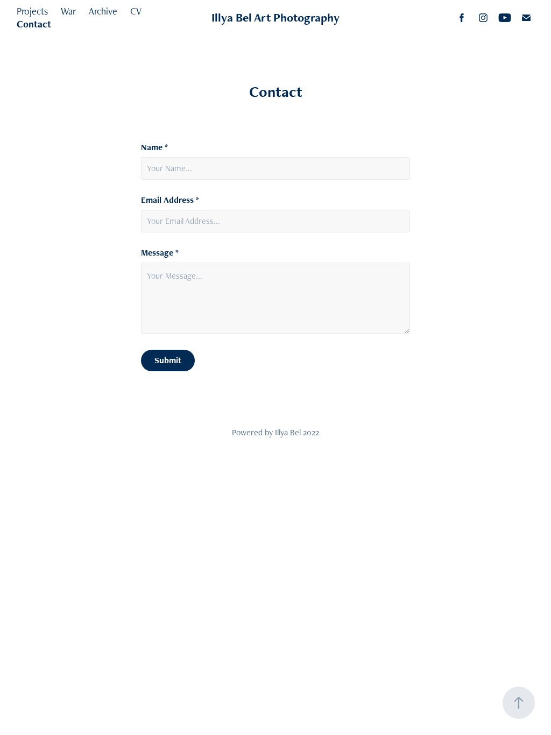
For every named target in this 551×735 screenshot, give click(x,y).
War (68, 11)
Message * (160, 253)
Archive (103, 11)
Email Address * (170, 200)
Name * (154, 147)
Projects (32, 11)
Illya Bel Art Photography (275, 17)
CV (136, 11)
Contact (34, 24)
